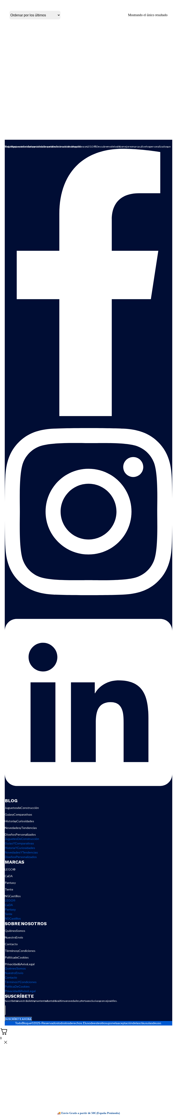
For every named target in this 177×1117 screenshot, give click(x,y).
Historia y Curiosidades (19, 821)
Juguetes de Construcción (22, 808)
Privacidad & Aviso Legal (20, 964)
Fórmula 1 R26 (46, 106)
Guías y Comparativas (18, 814)
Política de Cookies (17, 957)
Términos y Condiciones (20, 951)
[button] (78, 94)
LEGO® (10, 869)
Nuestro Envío (14, 937)
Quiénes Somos (15, 930)
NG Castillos (13, 896)
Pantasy (10, 882)
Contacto (11, 944)
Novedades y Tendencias (21, 828)
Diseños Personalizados (20, 834)
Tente (9, 889)
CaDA (9, 876)
